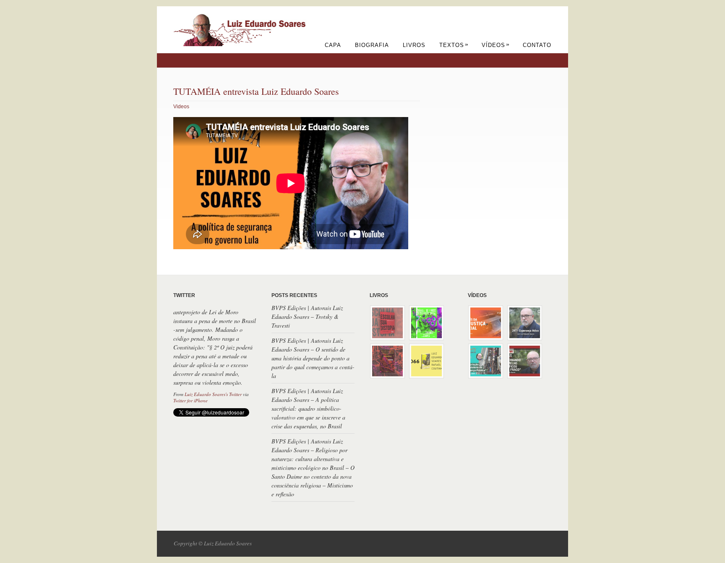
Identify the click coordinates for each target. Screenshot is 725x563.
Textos (454, 45)
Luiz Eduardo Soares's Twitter (213, 394)
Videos (181, 106)
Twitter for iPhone (190, 400)
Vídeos (496, 45)
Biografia (372, 45)
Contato (537, 45)
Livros (414, 45)
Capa (333, 45)
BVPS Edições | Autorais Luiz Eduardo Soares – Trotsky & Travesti (307, 316)
